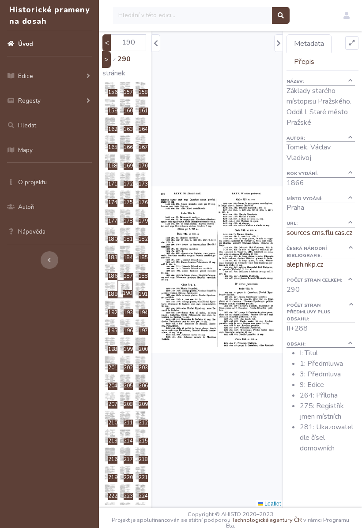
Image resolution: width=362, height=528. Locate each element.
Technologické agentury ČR (267, 520)
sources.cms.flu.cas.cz (319, 233)
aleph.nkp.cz (305, 264)
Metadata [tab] (309, 43)
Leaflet (272, 503)
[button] (346, 15)
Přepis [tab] (304, 62)
